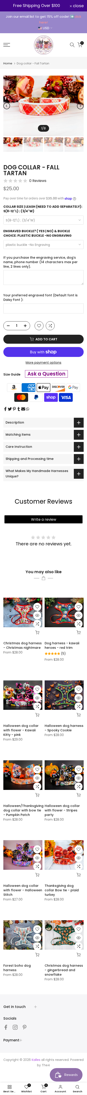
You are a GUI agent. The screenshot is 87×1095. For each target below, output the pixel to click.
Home (7, 63)
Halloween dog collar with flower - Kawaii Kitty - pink (21, 730)
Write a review (43, 519)
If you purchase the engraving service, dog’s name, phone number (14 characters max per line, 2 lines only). (40, 262)
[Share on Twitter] (10, 409)
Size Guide (12, 374)
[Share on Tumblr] (19, 409)
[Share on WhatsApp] (28, 409)
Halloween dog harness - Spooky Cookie (64, 727)
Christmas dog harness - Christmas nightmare (22, 645)
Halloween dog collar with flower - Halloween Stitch (22, 890)
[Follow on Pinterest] (24, 1027)
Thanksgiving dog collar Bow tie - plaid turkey (62, 890)
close (78, 6)
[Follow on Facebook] (5, 1027)
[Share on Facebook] (5, 409)
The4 (46, 1065)
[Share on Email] (23, 409)
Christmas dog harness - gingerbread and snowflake (64, 970)
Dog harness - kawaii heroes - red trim (62, 645)
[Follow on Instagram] (15, 1027)
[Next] (80, 106)
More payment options (43, 362)
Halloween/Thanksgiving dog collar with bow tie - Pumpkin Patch (23, 810)
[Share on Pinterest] (14, 409)
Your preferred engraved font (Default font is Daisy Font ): (40, 297)
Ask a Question (46, 373)
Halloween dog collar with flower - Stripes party (62, 810)
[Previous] (6, 106)
